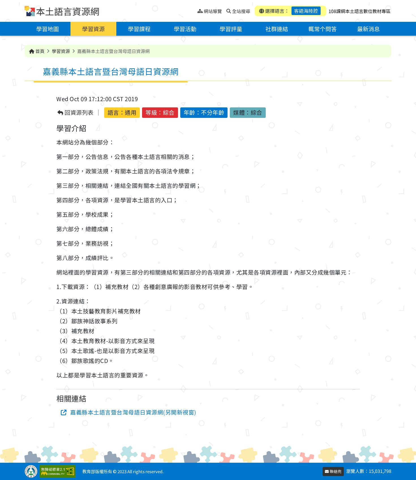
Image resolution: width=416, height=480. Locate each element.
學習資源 (93, 29)
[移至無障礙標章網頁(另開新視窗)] (59, 471)
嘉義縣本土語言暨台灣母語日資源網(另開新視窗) (133, 412)
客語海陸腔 (306, 10)
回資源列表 (78, 113)
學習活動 (185, 29)
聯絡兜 (335, 471)
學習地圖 (47, 29)
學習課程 (139, 29)
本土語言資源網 (67, 11)
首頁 (39, 51)
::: (193, 9)
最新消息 (368, 29)
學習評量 (231, 29)
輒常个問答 (322, 29)
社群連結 (276, 29)
